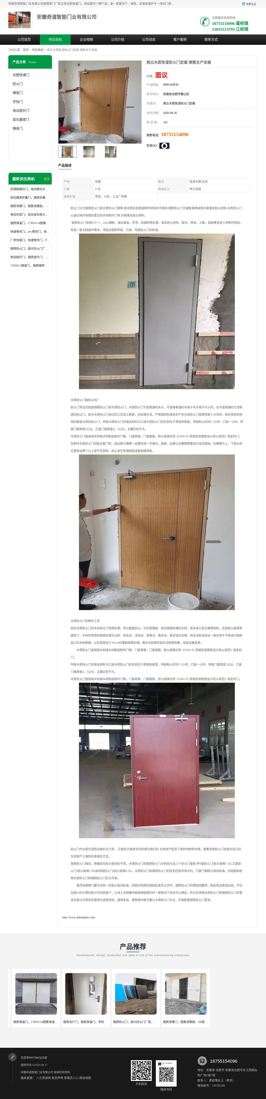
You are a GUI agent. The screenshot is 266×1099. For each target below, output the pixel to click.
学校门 (18, 102)
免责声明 (57, 1078)
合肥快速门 (21, 75)
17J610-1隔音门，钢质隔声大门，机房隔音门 (30, 265)
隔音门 (18, 93)
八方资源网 (43, 1078)
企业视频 (86, 39)
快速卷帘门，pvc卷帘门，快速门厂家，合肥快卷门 (30, 231)
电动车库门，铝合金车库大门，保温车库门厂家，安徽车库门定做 (30, 214)
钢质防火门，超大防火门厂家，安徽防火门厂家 (30, 248)
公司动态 (148, 39)
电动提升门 (21, 110)
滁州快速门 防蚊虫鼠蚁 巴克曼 (182, 1021)
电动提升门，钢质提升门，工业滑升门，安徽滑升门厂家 (30, 257)
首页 (26, 49)
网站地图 (85, 1078)
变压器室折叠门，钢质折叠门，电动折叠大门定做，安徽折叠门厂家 (30, 197)
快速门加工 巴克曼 (232, 1021)
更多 (47, 179)
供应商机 (55, 39)
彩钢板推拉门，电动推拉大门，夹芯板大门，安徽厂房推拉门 (30, 189)
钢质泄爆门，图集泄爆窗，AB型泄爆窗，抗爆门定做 (30, 206)
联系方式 (211, 39)
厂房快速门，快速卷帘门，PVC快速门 (30, 240)
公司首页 (24, 39)
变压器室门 (21, 119)
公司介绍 (117, 39)
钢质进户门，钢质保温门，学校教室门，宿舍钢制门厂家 (45, 1021)
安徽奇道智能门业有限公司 (37, 1072)
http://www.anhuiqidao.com (78, 917)
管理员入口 (71, 1078)
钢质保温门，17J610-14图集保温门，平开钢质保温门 (30, 223)
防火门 (18, 84)
